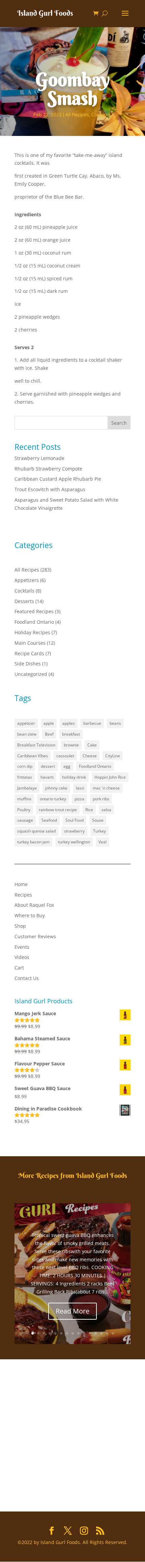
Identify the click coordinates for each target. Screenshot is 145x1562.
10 (84, 1333)
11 (90, 1333)
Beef (49, 734)
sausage (25, 820)
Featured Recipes (34, 611)
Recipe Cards (29, 653)
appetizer (26, 723)
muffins (24, 799)
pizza (79, 799)
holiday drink (74, 777)
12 (95, 1333)
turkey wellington (74, 842)
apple (49, 723)
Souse (98, 820)
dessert (48, 766)
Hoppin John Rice (110, 777)
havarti (47, 777)
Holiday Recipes (32, 632)
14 (107, 1333)
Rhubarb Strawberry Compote (48, 468)
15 (113, 1333)
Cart (19, 967)
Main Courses (30, 643)
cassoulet (65, 756)
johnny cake (56, 788)
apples (68, 723)
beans (115, 723)
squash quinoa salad (36, 831)
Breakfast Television (36, 745)
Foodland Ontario (34, 622)
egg (66, 766)
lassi (80, 788)
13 (101, 1333)
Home (21, 884)
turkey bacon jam (33, 842)
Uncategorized (30, 674)
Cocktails (101, 115)
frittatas (24, 777)
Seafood (49, 820)
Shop (20, 926)
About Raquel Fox (34, 905)
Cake (92, 745)
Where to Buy (29, 915)
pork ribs (101, 799)
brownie (71, 745)
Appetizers (26, 580)
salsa (106, 810)
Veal (102, 842)
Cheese (90, 756)
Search (119, 423)
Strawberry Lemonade (39, 458)
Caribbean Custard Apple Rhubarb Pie (57, 479)
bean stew (26, 734)
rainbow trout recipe (58, 810)
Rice (89, 810)
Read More (72, 1311)
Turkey (99, 831)
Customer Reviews (35, 936)
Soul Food (74, 820)
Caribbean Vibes (32, 756)
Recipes (23, 895)
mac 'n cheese (106, 788)
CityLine (112, 756)
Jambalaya (27, 788)
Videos (21, 957)
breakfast (71, 734)
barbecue (92, 723)
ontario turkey (53, 799)
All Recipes (77, 115)
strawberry (74, 831)
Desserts (24, 601)
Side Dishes (27, 663)
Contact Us (26, 978)
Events (21, 947)
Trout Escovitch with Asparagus (49, 489)
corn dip (24, 766)
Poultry (23, 810)
